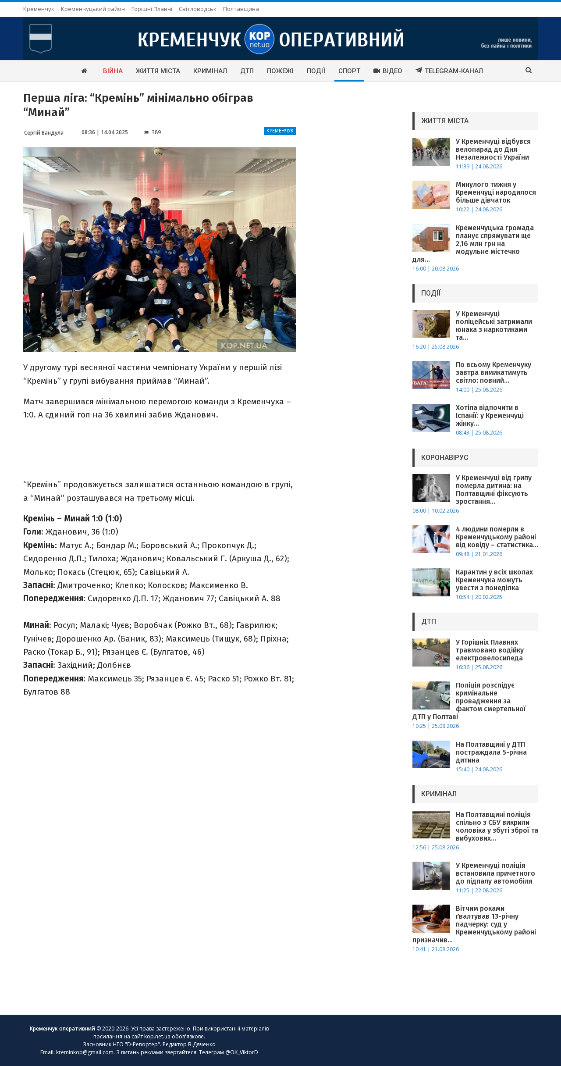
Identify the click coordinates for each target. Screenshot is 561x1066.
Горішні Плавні (151, 9)
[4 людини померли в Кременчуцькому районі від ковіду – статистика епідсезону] (431, 539)
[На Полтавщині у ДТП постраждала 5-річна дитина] (431, 755)
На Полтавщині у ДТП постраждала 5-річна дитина (491, 752)
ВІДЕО (392, 71)
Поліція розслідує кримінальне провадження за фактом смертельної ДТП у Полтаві (469, 701)
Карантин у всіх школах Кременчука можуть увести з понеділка (494, 580)
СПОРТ (349, 71)
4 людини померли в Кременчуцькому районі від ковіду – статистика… (497, 537)
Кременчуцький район (93, 9)
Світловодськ (198, 9)
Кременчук (38, 9)
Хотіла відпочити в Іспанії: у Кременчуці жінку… (490, 415)
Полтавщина (241, 9)
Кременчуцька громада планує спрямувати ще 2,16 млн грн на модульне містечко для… (473, 244)
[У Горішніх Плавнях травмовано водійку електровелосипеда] (431, 652)
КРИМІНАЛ (210, 71)
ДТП (247, 71)
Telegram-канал (454, 71)
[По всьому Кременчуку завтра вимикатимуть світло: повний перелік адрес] (431, 375)
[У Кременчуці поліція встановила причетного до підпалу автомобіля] (431, 876)
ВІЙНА (113, 71)
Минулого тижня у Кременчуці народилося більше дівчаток (496, 192)
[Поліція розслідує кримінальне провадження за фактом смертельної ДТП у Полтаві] (431, 695)
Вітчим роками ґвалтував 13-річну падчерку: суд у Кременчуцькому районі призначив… (474, 924)
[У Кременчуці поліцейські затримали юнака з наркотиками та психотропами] (431, 324)
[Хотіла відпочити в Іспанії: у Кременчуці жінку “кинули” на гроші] (431, 418)
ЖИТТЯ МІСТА (158, 71)
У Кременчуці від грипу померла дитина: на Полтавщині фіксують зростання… (494, 490)
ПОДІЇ (316, 71)
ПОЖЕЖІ (280, 71)
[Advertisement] (159, 449)
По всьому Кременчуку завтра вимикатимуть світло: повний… (493, 372)
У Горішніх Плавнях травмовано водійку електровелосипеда (490, 650)
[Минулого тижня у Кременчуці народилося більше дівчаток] (431, 195)
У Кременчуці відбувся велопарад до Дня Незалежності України (493, 149)
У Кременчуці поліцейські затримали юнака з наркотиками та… (494, 326)
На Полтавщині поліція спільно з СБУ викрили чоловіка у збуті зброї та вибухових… (497, 826)
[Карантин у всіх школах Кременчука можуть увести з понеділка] (431, 582)
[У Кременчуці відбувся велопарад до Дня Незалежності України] (431, 152)
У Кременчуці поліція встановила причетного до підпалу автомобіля (495, 873)
